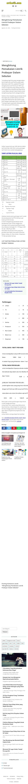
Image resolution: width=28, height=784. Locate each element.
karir (23, 643)
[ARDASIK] (14, 3)
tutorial (19, 421)
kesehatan (4, 646)
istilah (18, 643)
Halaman (19, 778)
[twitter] (9, 428)
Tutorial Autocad (8, 768)
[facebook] (4, 428)
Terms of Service (11, 778)
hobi (10, 643)
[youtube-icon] (16, 6)
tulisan (11, 649)
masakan (11, 646)
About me (5, 776)
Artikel (5, 763)
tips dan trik (5, 649)
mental (17, 646)
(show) (10, 61)
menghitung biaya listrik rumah (13, 418)
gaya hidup (5, 643)
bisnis (18, 640)
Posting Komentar (15, 28)
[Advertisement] (14, 45)
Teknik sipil (6, 765)
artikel (3, 640)
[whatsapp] (19, 428)
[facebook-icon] (13, 6)
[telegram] (23, 428)
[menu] (3, 11)
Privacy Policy (20, 776)
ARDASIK (16, 781)
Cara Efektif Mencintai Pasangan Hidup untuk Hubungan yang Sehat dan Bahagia (13, 686)
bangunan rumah (11, 640)
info (14, 643)
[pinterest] (13, 428)
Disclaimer (12, 776)
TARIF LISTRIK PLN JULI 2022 (12, 153)
